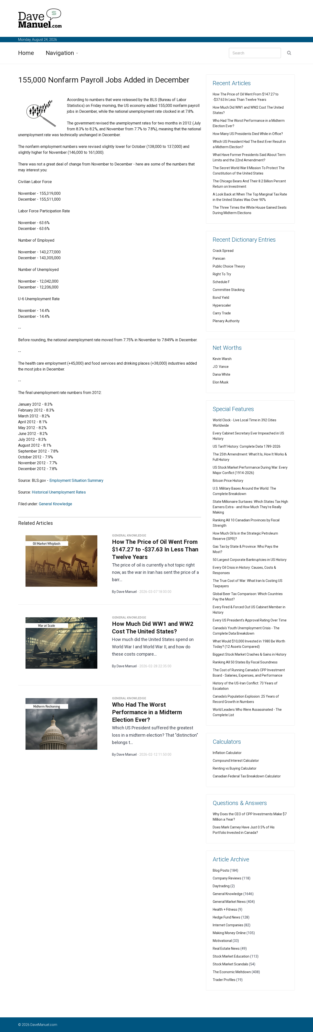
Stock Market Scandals (230, 964)
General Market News (229, 902)
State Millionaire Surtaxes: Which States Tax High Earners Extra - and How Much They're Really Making (250, 507)
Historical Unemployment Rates (59, 492)
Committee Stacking (229, 290)
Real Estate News (226, 948)
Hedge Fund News (226, 917)
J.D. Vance (221, 367)
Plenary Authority (226, 321)
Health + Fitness (225, 909)
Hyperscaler (222, 305)
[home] (40, 19)
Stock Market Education (231, 956)
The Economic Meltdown (232, 972)
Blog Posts (221, 870)
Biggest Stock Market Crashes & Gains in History (249, 654)
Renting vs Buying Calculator (235, 768)
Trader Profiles (224, 980)
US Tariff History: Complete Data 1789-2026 (246, 446)
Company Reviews (227, 878)
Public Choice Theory (229, 266)
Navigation (60, 53)
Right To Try (222, 274)
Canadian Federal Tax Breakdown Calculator (247, 776)
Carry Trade (222, 313)
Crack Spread (223, 251)
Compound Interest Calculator (236, 761)
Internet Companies (228, 925)
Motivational (222, 941)
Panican (219, 258)
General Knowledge (55, 504)
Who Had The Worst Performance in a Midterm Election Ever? (147, 712)
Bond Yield (221, 297)
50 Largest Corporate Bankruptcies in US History (250, 560)
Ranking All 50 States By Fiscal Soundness (245, 662)
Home (26, 53)
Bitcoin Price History (228, 481)
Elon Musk (220, 382)
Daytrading (221, 886)
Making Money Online (229, 933)
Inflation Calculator (227, 753)
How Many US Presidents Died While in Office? (248, 134)
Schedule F (221, 282)
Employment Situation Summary (76, 480)
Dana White (221, 374)
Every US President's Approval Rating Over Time (250, 620)
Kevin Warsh (222, 359)
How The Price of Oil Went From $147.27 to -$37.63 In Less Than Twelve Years (155, 549)
